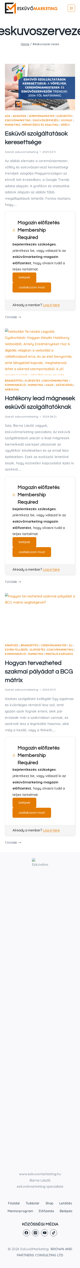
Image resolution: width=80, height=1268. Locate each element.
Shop (49, 1203)
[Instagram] (35, 1232)
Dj (70, 645)
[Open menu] (71, 8)
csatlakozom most (32, 287)
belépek (24, 277)
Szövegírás (64, 384)
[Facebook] (26, 1232)
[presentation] (40, 87)
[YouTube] (44, 1232)
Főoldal (14, 1203)
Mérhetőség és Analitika (40, 124)
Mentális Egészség (59, 653)
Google (66, 120)
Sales (50, 384)
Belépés (66, 1211)
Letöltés (65, 1203)
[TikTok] (53, 1232)
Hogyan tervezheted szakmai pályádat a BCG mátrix (39, 671)
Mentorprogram (20, 1211)
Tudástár (33, 1203)
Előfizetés (64, 116)
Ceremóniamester (42, 116)
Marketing (12, 124)
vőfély (65, 124)
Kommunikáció (15, 384)
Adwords (19, 116)
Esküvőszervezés (46, 120)
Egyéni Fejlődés (16, 649)
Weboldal (12, 389)
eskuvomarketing (26, 151)
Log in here (51, 305)
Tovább (13, 317)
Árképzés (11, 645)
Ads (7, 116)
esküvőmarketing (18, 120)
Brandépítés (14, 380)
